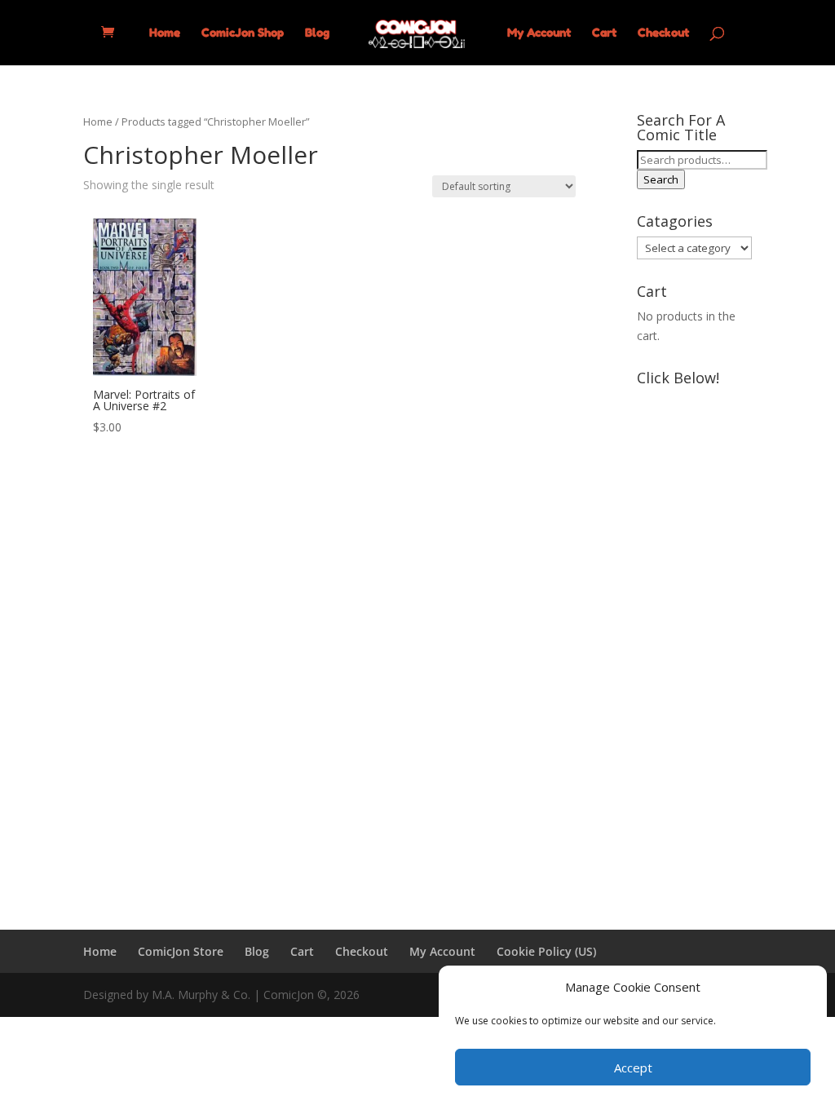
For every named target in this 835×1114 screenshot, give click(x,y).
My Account (539, 33)
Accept (633, 1067)
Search (660, 179)
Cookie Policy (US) (546, 951)
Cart (604, 33)
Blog (317, 33)
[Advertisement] (694, 637)
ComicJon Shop (242, 33)
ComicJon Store (180, 951)
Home (164, 33)
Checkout (663, 33)
